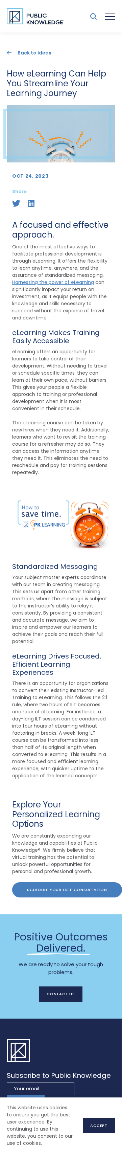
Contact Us (61, 994)
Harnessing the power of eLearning (53, 282)
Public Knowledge (35, 16)
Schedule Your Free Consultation (67, 889)
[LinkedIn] (31, 203)
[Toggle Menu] (110, 16)
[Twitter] (16, 203)
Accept (98, 1125)
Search (93, 16)
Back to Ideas (34, 52)
